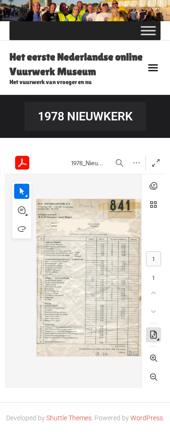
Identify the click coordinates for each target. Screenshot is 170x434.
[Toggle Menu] (148, 30)
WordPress (146, 418)
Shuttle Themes (69, 418)
